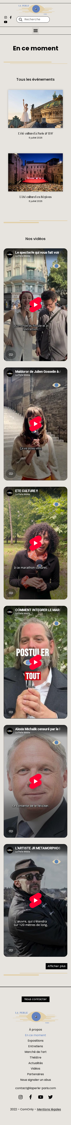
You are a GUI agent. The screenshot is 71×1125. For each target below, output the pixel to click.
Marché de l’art (36, 1052)
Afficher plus (57, 966)
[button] (35, 30)
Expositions (36, 1041)
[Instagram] (6, 17)
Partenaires (35, 1074)
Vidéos (35, 1068)
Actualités (35, 1063)
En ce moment (35, 1035)
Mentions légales (49, 1109)
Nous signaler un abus (35, 1080)
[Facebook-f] (11, 17)
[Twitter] (50, 1097)
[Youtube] (6, 22)
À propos (35, 1029)
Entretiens (35, 1046)
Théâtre (35, 1057)
